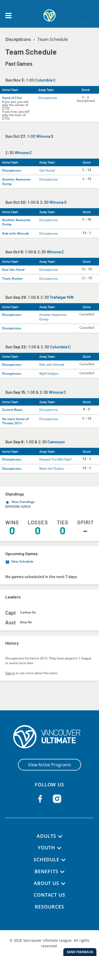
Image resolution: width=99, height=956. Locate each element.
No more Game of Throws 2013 (15, 421)
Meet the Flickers (51, 468)
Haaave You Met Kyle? (55, 459)
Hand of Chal (12, 98)
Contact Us (49, 895)
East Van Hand (13, 269)
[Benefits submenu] (62, 872)
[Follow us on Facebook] (40, 798)
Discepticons (18, 39)
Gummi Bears (12, 409)
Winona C (23, 152)
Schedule (46, 859)
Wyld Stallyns (49, 373)
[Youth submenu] (59, 848)
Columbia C (45, 79)
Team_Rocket (12, 278)
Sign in (10, 673)
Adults (46, 836)
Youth (46, 847)
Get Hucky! (47, 170)
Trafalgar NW (62, 296)
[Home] (49, 736)
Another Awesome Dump (16, 181)
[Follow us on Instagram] (57, 799)
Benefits (46, 871)
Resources (49, 906)
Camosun (56, 441)
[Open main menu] (8, 15)
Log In (87, 15)
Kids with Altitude (15, 233)
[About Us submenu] (63, 883)
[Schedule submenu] (63, 860)
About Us (46, 883)
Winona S (44, 136)
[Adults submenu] (60, 836)
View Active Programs (49, 765)
